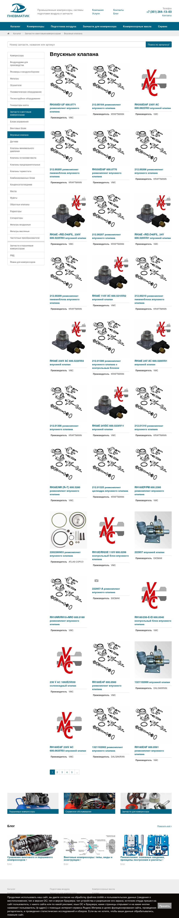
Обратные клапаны (20, 204)
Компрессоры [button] (35, 26)
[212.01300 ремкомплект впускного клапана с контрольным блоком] (110, 338)
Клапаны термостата (20, 171)
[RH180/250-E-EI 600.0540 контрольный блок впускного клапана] (153, 595)
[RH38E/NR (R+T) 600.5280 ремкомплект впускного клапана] (68, 465)
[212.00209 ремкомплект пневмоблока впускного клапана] (68, 273)
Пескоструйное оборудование (25, 98)
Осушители (16, 85)
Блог (116, 13)
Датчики (14, 141)
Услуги (96, 13)
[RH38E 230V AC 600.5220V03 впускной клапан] (68, 338)
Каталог (17, 33)
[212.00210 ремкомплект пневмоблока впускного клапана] (153, 273)
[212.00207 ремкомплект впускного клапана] (110, 212)
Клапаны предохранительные (25, 164)
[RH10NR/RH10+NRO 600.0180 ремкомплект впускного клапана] (68, 595)
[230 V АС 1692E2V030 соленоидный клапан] (68, 660)
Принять (164, 906)
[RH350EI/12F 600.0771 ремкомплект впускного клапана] (68, 82)
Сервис (162, 26)
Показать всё (164, 826)
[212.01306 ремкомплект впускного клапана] (68, 403)
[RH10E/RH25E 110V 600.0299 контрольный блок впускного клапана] (110, 530)
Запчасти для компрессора (99, 26)
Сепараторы (16, 217)
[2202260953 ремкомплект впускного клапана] (68, 530)
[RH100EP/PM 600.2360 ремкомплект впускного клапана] (153, 465)
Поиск (158, 44)
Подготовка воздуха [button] (63, 26)
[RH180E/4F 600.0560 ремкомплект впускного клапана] (110, 660)
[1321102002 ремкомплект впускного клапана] (110, 724)
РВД (12, 255)
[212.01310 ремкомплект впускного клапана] (153, 403)
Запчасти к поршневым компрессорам (21, 247)
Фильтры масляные (20, 231)
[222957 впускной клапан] (153, 530)
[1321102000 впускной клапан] (153, 660)
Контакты (118, 10)
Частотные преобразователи (25, 237)
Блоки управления (19, 121)
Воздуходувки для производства (19, 63)
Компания (98, 10)
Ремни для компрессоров (22, 261)
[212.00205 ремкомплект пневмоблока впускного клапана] (68, 147)
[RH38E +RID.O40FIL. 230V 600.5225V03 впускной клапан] (68, 212)
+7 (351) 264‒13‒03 (159, 12)
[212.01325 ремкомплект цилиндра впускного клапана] (110, 465)
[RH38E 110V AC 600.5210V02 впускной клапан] (110, 273)
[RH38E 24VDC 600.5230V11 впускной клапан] (110, 403)
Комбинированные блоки (22, 177)
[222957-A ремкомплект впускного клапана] (110, 580)
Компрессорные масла (137, 26)
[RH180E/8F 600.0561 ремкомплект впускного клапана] (153, 724)
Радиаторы (16, 211)
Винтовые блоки (18, 128)
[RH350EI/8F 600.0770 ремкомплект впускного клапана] (110, 147)
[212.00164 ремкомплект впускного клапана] (110, 82)
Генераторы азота (19, 105)
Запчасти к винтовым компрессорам (43, 33)
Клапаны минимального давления (22, 149)
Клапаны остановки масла (23, 157)
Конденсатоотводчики (21, 184)
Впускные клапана (19, 134)
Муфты (13, 197)
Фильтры (14, 78)
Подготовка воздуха (60, 888)
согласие (65, 897)
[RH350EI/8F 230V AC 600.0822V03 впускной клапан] (153, 82)
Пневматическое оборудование (26, 91)
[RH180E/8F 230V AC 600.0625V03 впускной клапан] (68, 724)
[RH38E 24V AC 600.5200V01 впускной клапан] (153, 338)
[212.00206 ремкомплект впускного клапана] (153, 147)
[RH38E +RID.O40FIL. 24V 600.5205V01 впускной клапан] (153, 212)
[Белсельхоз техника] (8, 33)
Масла (13, 191)
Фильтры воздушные (20, 224)
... (77, 772)
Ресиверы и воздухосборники (24, 71)
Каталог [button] (15, 26)
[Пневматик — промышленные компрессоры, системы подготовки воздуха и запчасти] (18, 10)
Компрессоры (17, 55)
